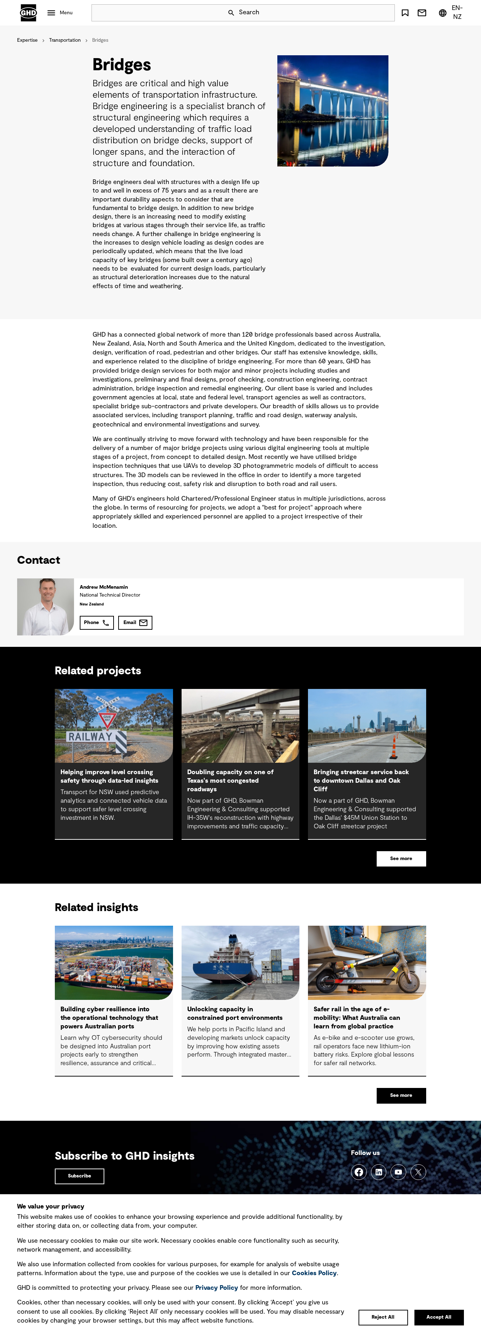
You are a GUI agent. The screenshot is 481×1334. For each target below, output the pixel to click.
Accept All (439, 1317)
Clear (369, 12)
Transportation (65, 40)
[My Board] (405, 12)
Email (130, 622)
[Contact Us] (422, 12)
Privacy (216, 1288)
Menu (66, 12)
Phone (91, 622)
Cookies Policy (314, 1273)
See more (401, 858)
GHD (28, 12)
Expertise (27, 40)
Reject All (383, 1317)
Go (386, 12)
